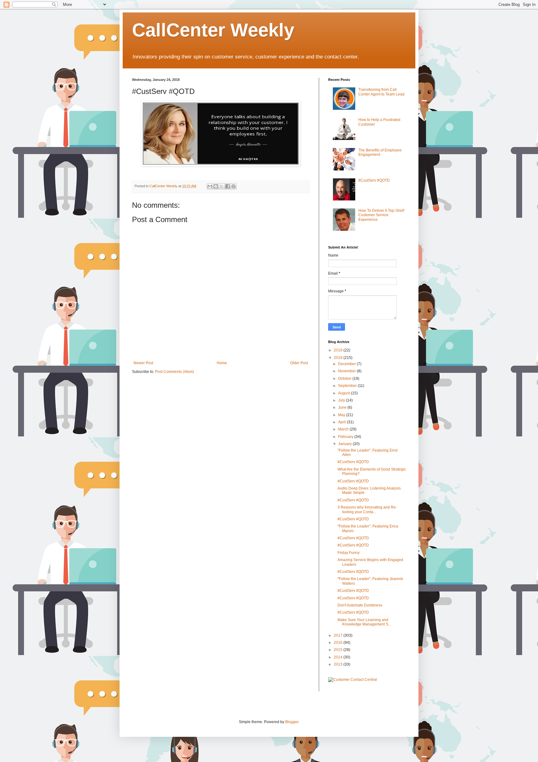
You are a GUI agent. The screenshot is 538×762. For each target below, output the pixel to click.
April (342, 422)
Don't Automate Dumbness (359, 605)
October (345, 378)
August (344, 393)
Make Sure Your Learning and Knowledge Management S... (364, 622)
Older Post (299, 363)
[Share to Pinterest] (233, 186)
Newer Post (143, 363)
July (342, 400)
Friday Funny (348, 553)
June (342, 407)
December (347, 364)
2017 (338, 635)
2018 (338, 357)
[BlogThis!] (216, 186)
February (346, 436)
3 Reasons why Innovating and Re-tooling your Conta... (367, 509)
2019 (338, 350)
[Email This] (210, 186)
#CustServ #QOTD (374, 180)
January (345, 444)
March (344, 429)
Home (222, 363)
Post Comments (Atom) (174, 371)
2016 (338, 642)
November (347, 371)
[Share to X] (222, 186)
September (348, 385)
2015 (338, 650)
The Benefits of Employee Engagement (380, 152)
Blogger (291, 722)
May (342, 415)
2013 (338, 664)
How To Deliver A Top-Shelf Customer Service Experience (381, 215)
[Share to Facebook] (227, 186)
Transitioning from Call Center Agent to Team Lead (381, 91)
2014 (338, 657)
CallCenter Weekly (213, 30)
